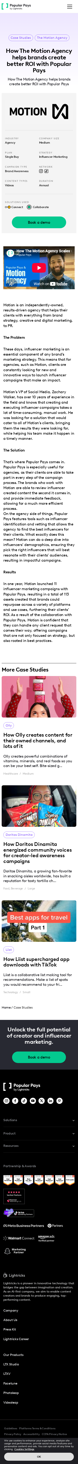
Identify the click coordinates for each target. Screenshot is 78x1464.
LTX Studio (11, 1364)
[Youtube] (33, 1101)
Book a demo (39, 222)
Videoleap (10, 1402)
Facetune (10, 1383)
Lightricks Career (16, 1339)
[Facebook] (15, 1101)
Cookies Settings (24, 1449)
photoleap (11, 1393)
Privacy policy (12, 1434)
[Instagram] (6, 1101)
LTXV (6, 1374)
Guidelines (10, 1428)
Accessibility (31, 1434)
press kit (9, 1329)
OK (39, 1456)
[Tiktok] (24, 1101)
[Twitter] (41, 1101)
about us (10, 1320)
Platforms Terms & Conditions (37, 1428)
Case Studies (21, 38)
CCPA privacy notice (54, 1434)
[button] (69, 7)
